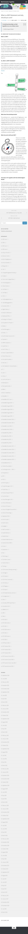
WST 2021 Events (5, 623)
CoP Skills (4, 292)
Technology (5, 556)
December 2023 (5, 306)
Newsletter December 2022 (8, 422)
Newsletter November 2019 (8, 449)
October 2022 (5, 715)
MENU (3, 389)
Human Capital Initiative (7, 352)
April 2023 (4, 698)
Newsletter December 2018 (8, 419)
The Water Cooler (6, 559)
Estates (3, 326)
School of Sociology (6, 512)
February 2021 (5, 768)
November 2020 (5, 778)
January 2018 (5, 862)
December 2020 (5, 775)
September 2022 (5, 718)
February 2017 (5, 895)
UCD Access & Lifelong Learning (9, 569)
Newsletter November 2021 (8, 456)
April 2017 (4, 889)
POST (3, 479)
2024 (3, 242)
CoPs (3, 296)
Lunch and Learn (6, 379)
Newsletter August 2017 (7, 402)
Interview (4, 362)
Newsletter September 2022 (8, 459)
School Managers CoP (7, 499)
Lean (3, 372)
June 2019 (4, 829)
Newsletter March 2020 (7, 429)
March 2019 (4, 835)
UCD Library (5, 583)
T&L (3, 553)
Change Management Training (8, 272)
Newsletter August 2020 (7, 412)
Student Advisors (6, 532)
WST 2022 (4, 626)
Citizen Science (5, 286)
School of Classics (6, 506)
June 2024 (4, 678)
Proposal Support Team (7, 492)
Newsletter (4, 396)
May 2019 (4, 832)
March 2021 (4, 765)
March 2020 (4, 802)
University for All (5, 606)
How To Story (4, 11)
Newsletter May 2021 (6, 439)
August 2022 (5, 722)
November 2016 (5, 905)
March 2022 (4, 732)
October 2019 (5, 815)
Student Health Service (7, 539)
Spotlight (4, 526)
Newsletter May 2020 (6, 436)
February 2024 (5, 682)
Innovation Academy (6, 359)
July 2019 (4, 825)
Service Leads (5, 519)
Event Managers (5, 329)
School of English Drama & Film (9, 509)
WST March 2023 (5, 643)
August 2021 (5, 752)
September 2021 (5, 748)
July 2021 (4, 755)
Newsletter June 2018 (6, 426)
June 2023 (4, 695)
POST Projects (5, 482)
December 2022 (5, 712)
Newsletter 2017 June (6, 399)
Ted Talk (3, 70)
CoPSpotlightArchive (6, 299)
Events (3, 332)
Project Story (5, 489)
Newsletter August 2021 (7, 416)
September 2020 (5, 785)
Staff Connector (5, 529)
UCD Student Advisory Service (8, 593)
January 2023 (5, 708)
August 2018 (5, 852)
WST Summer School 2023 (7, 659)
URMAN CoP (5, 609)
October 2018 (5, 849)
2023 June (4, 239)
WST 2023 (4, 633)
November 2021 (5, 742)
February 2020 (5, 805)
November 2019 (5, 812)
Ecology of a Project (6, 319)
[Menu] (26, 2)
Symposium (4, 549)
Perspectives (5, 472)
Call (3, 269)
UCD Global (4, 576)
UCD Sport (4, 589)
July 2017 (4, 879)
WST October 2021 (6, 646)
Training (4, 566)
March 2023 (4, 702)
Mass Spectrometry (6, 386)
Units (3, 599)
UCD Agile (4, 20)
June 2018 (4, 855)
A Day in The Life (5, 252)
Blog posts (4, 266)
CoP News (4, 289)
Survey (3, 546)
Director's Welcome (6, 312)
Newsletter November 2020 (8, 452)
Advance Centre (5, 256)
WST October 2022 (6, 649)
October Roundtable (6, 466)
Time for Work (5, 563)
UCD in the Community (7, 579)
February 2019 (5, 839)
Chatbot (4, 276)
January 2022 (5, 738)
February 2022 (5, 735)
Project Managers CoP (7, 486)
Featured (4, 339)
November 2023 (5, 688)
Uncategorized (5, 596)
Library (4, 376)
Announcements (5, 262)
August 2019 (5, 822)
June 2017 (4, 882)
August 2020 (5, 788)
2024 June (4, 246)
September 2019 (5, 818)
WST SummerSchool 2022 (7, 666)
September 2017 (5, 872)
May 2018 (4, 859)
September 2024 (5, 675)
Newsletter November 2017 (8, 446)
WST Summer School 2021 (7, 656)
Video (3, 616)
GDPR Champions (6, 342)
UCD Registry (5, 586)
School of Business (6, 502)
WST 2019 (4, 619)
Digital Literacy (5, 309)
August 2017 (5, 875)
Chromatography (6, 282)
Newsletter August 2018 (7, 406)
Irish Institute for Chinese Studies (9, 366)
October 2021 (5, 745)
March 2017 (4, 892)
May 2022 (4, 728)
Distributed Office (6, 316)
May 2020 (4, 795)
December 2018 (5, 842)
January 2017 (5, 899)
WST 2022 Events (5, 629)
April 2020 (4, 798)
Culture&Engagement (7, 302)
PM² (3, 476)
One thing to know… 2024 (8, 469)
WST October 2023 (6, 653)
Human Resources (6, 356)
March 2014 (4, 912)
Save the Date (5, 496)
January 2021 (5, 772)
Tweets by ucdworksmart (6, 231)
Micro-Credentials (6, 392)
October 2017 (5, 869)
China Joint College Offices (8, 279)
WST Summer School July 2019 (9, 663)
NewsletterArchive (6, 462)
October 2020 (5, 782)
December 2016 (5, 902)
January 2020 (5, 808)
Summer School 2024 (6, 543)
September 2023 (5, 516)
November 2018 (5, 845)
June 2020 (4, 792)
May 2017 (4, 885)
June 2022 (4, 725)
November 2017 (5, 865)
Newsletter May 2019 (14, 11)
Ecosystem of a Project (7, 322)
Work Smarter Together (7, 2)
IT (2, 369)
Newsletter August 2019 (7, 409)
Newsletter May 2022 (6, 442)
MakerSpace (5, 382)
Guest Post (4, 346)
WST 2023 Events (5, 636)
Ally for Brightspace (6, 259)
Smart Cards (5, 522)
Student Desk (5, 536)
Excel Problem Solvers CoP (8, 336)
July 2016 (4, 909)
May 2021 (4, 762)
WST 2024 (4, 639)
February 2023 (5, 705)
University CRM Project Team (8, 603)
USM (3, 613)
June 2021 (4, 758)
